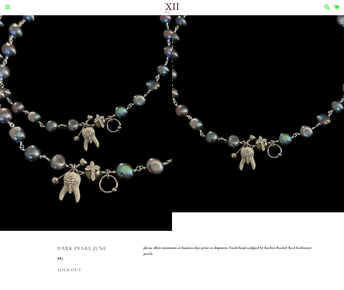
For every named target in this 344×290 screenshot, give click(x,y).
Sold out (69, 269)
